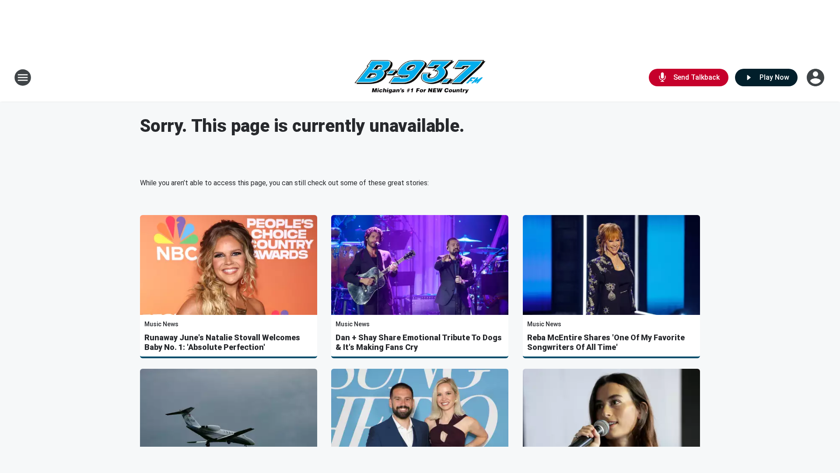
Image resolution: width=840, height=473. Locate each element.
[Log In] (816, 77)
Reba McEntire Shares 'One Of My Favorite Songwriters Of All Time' (606, 342)
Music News (161, 324)
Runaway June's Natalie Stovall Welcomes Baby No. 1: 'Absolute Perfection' (222, 342)
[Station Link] (420, 77)
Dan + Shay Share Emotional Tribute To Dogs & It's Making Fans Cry (419, 342)
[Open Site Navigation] (23, 77)
